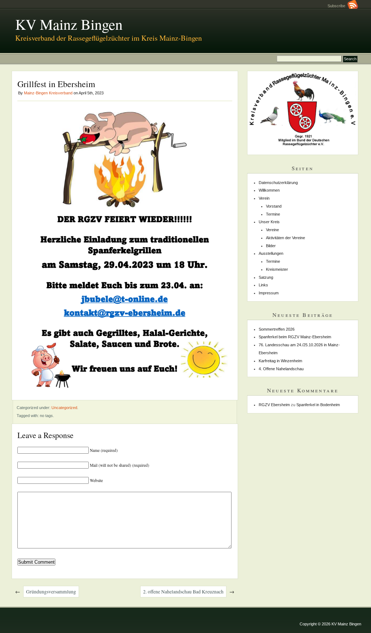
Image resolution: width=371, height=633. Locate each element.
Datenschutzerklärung (278, 182)
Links (263, 285)
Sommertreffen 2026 (277, 329)
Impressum (269, 293)
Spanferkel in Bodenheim (318, 405)
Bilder (271, 246)
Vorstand (274, 206)
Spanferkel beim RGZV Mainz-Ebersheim (295, 337)
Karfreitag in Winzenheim (280, 361)
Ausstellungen (271, 253)
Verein (264, 198)
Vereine (272, 230)
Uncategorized (64, 407)
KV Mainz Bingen (68, 24)
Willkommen (269, 190)
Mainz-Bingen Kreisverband (48, 93)
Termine (273, 214)
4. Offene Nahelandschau (281, 369)
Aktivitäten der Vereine (285, 238)
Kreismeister (277, 269)
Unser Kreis (269, 222)
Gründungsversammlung (51, 591)
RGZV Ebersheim (274, 405)
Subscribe (337, 6)
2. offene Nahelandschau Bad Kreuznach (183, 591)
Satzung (266, 277)
